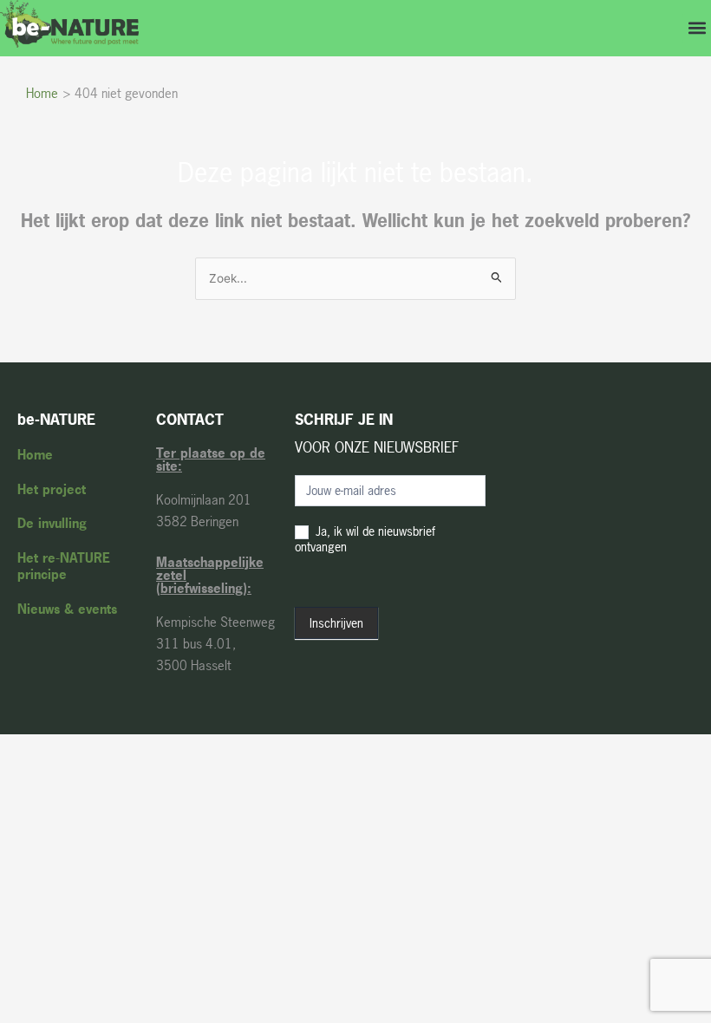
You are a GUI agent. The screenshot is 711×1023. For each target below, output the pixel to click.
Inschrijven (336, 623)
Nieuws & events (67, 609)
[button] (696, 28)
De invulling (52, 523)
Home (35, 455)
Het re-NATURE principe (63, 566)
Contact (190, 419)
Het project (51, 489)
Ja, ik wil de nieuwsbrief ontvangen (365, 539)
